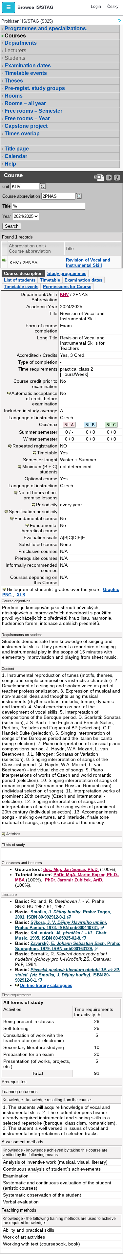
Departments (21, 43)
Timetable (50, 280)
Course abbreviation (21, 196)
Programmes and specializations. (46, 28)
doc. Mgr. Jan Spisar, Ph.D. (71, 869)
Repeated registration (34, 445)
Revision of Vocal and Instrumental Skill (88, 263)
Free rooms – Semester (33, 111)
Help (10, 164)
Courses (15, 36)
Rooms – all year (25, 103)
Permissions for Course (67, 286)
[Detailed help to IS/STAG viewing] (116, 177)
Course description (23, 273)
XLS (21, 594)
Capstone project (26, 126)
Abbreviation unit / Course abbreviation (30, 248)
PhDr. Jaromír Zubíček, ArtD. (74, 880)
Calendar (16, 156)
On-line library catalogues (46, 985)
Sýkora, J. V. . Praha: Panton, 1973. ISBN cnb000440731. (61, 925)
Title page (17, 148)
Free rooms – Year (27, 118)
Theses (14, 80)
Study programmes (66, 273)
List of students (19, 280)
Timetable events (26, 73)
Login (96, 6)
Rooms (14, 96)
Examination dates (28, 65)
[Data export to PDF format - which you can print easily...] (99, 177)
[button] (8, 7)
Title (6, 206)
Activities (13, 834)
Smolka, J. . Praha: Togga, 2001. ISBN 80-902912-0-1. (63, 914)
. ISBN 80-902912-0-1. (67, 975)
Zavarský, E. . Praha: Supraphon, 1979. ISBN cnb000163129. (67, 946)
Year (6, 216)
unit (5, 186)
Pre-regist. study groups (35, 88)
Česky (112, 6)
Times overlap (22, 133)
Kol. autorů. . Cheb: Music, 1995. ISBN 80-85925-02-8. (61, 935)
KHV (64, 294)
